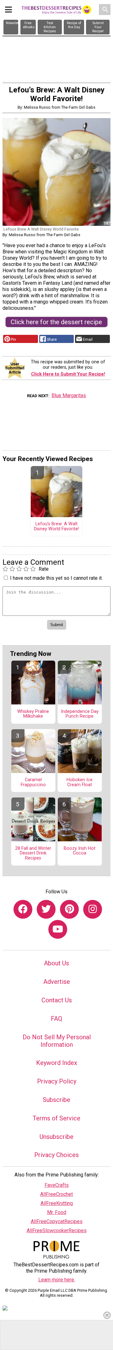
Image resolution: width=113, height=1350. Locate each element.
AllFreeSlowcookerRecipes (57, 1230)
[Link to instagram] (92, 909)
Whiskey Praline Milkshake (33, 714)
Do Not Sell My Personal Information (57, 1040)
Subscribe (56, 1099)
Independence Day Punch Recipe (80, 714)
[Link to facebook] (22, 909)
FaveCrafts (57, 1185)
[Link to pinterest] (69, 909)
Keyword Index (56, 1063)
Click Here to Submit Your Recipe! (68, 374)
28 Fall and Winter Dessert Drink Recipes (33, 853)
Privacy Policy (56, 1081)
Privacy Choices (56, 1155)
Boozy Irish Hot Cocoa (79, 851)
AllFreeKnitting (56, 1203)
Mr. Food (56, 1212)
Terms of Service (56, 1118)
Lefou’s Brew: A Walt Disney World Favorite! (56, 527)
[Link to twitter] (46, 909)
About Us (56, 963)
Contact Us (56, 1000)
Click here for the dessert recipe (56, 322)
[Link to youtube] (57, 929)
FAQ (56, 1018)
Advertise (56, 981)
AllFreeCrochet (56, 1194)
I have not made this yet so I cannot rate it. (56, 578)
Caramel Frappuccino (33, 782)
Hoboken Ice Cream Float (80, 782)
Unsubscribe (56, 1136)
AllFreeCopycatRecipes (57, 1221)
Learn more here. (56, 1280)
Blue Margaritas (68, 395)
